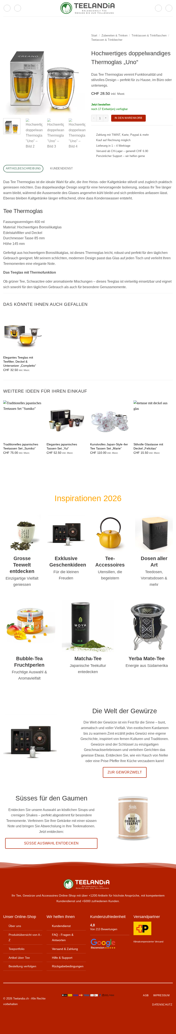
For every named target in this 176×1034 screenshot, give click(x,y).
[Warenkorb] (168, 8)
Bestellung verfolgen (22, 966)
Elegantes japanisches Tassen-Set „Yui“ (62, 446)
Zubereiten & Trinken (114, 35)
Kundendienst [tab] (61, 168)
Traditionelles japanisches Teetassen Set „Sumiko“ (20, 446)
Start (94, 35)
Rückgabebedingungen (67, 966)
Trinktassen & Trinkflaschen (149, 35)
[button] (7, 8)
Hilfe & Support (62, 957)
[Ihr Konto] (158, 8)
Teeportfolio (16, 949)
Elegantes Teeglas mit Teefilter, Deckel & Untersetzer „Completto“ (19, 361)
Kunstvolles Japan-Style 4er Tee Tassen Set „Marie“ (109, 446)
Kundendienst (61, 926)
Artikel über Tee (19, 957)
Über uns (15, 926)
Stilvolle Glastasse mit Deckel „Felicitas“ (148, 446)
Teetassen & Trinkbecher (106, 39)
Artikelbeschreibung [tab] (23, 168)
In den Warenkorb (128, 117)
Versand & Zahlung (65, 949)
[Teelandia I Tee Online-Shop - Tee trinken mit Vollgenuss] (88, 8)
